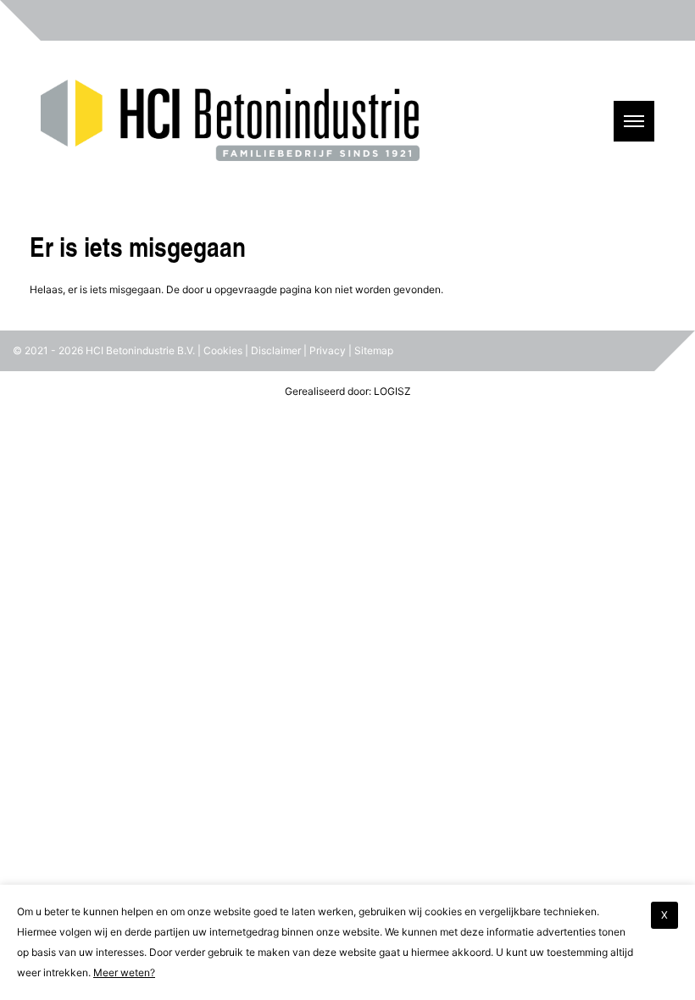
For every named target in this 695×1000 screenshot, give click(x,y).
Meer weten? (124, 972)
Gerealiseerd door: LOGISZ (348, 391)
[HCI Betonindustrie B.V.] (230, 103)
